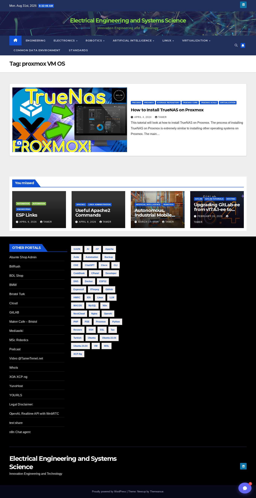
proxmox (101, 321)
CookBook (79, 273)
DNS (75, 281)
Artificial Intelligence (133, 40)
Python (116, 321)
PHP (75, 321)
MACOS (77, 305)
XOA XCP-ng (18, 376)
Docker (89, 281)
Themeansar (156, 491)
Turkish (77, 338)
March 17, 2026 (148, 222)
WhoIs (13, 367)
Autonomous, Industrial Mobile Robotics (153, 215)
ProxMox (149, 103)
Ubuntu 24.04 (80, 346)
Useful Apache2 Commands (92, 213)
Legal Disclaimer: (21, 404)
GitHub (109, 289)
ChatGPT (89, 265)
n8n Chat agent (19, 432)
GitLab (198, 199)
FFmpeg (94, 289)
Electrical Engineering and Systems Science (128, 20)
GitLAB (14, 312)
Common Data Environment (37, 50)
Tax (113, 329)
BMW (13, 284)
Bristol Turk (17, 294)
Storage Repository (168, 103)
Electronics (65, 40)
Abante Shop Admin (23, 257)
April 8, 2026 (88, 222)
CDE (75, 265)
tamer (162, 117)
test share (16, 422)
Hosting (231, 199)
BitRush (14, 266)
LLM (112, 297)
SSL (102, 329)
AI (88, 249)
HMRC (76, 297)
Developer (111, 273)
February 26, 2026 (210, 216)
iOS (89, 297)
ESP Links (26, 215)
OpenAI (108, 313)
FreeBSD (136, 103)
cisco (104, 265)
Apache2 (80, 204)
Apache (109, 249)
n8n (105, 305)
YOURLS (15, 395)
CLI (115, 265)
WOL (106, 346)
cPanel (95, 273)
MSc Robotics (18, 340)
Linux (167, 40)
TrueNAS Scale (209, 103)
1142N (76, 249)
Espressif (78, 289)
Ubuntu (92, 338)
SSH (91, 329)
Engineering (36, 40)
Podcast (14, 349)
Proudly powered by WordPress (109, 491)
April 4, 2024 (143, 117)
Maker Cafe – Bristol (23, 321)
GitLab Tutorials (214, 199)
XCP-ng (77, 354)
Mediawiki (16, 330)
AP (97, 249)
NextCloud (79, 313)
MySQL (92, 305)
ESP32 (102, 281)
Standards (78, 50)
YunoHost (16, 386)
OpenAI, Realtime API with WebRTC (34, 413)
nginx (94, 313)
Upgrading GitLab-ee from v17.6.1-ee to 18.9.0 (217, 209)
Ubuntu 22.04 (109, 338)
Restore (77, 329)
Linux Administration (99, 204)
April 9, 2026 (28, 222)
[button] (236, 45)
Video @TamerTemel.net (26, 358)
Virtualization (195, 40)
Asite (76, 257)
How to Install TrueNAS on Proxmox (167, 109)
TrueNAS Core (190, 103)
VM (95, 346)
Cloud (13, 303)
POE (87, 321)
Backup (109, 257)
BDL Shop (16, 275)
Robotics (94, 40)
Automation (23, 204)
